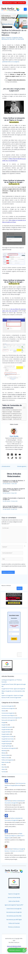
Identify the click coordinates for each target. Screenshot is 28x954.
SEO (8, 39)
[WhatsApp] (20, 457)
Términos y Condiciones (14, 927)
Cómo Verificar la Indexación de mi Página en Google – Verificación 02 (12, 418)
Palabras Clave (5, 757)
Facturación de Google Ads (8, 720)
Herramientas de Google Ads (9, 748)
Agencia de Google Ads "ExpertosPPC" (14, 905)
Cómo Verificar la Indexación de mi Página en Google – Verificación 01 (12, 414)
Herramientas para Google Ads (14, 912)
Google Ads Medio (6, 732)
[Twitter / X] (8, 457)
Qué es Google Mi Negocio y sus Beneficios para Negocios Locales (12, 506)
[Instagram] (15, 454)
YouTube (4, 771)
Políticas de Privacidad (14, 923)
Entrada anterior (5, 466)
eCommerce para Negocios (8, 715)
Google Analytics (6, 734)
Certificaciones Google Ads (8, 708)
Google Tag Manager (7, 746)
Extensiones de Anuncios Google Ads (11, 718)
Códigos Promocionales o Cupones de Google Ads (14, 498)
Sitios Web (12, 39)
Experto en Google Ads (14, 894)
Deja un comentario (6, 37)
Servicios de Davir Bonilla (14, 897)
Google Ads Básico (6, 729)
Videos (3, 769)
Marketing (4, 39)
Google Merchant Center (8, 739)
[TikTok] (12, 457)
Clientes (20, 37)
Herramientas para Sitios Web (14, 916)
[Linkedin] (8, 454)
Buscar (19, 588)
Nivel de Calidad (5, 755)
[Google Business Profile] (16, 457)
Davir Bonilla (8, 800)
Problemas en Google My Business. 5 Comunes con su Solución (14, 481)
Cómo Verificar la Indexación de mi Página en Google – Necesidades (12, 410)
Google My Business (6, 741)
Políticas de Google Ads (7, 760)
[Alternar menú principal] (25, 9)
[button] (14, 2)
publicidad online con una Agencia (10, 61)
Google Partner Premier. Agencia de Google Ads (13, 688)
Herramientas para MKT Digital (14, 919)
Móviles (3, 753)
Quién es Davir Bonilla (14, 901)
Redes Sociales (5, 762)
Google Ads (15, 37)
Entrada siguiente (22, 466)
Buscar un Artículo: (6, 585)
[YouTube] (19, 454)
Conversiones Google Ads (8, 713)
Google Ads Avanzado (7, 727)
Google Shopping (6, 743)
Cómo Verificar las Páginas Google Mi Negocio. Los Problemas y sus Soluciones (14, 490)
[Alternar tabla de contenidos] (23, 408)
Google (3, 722)
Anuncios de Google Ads (8, 706)
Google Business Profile (7, 736)
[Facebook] (12, 454)
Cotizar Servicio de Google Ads (14, 908)
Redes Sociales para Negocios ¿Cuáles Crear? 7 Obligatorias (14, 835)
